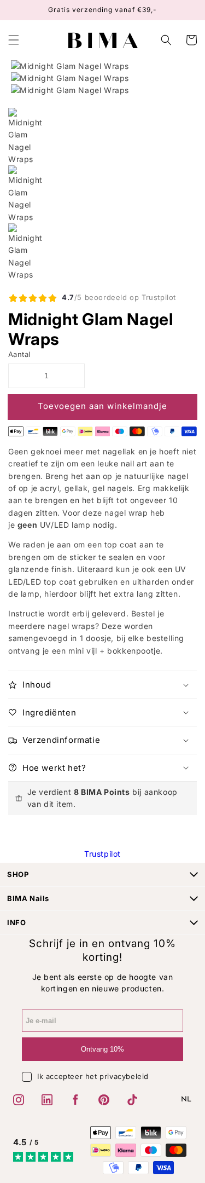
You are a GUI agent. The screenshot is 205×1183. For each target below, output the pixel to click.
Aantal (19, 354)
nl (186, 1099)
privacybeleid (124, 1076)
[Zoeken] (167, 40)
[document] (102, 78)
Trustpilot (102, 853)
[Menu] (14, 40)
